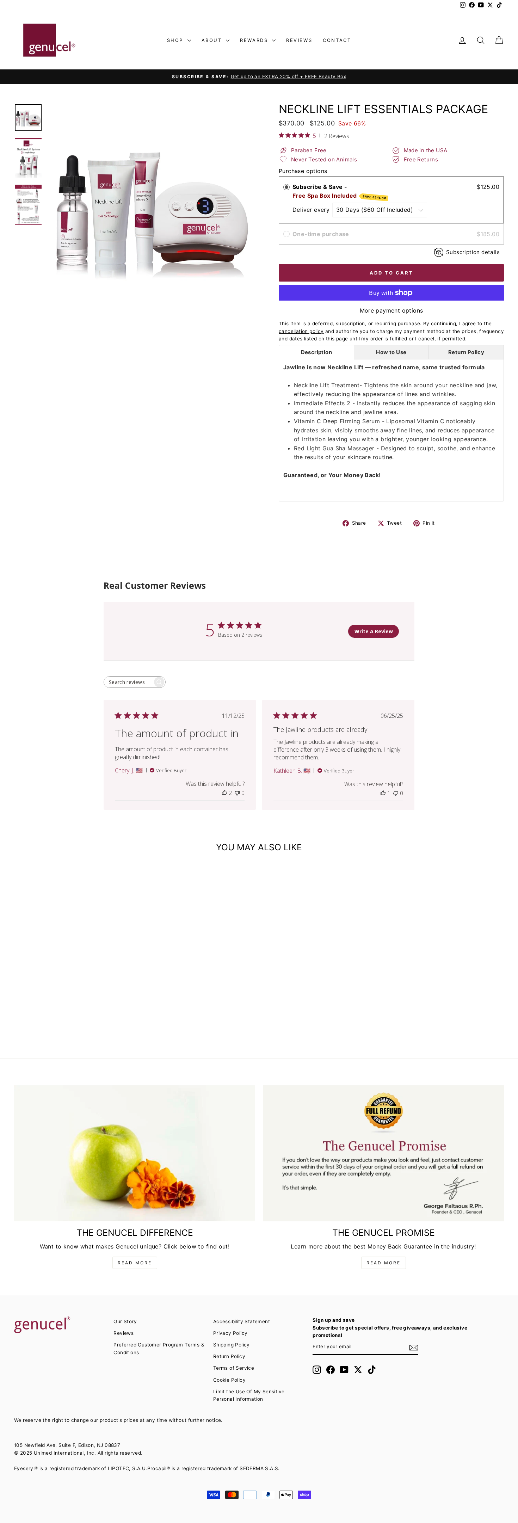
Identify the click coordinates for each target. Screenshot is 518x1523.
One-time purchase (320, 234)
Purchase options (303, 170)
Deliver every (312, 209)
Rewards (255, 40)
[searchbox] (128, 682)
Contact (337, 40)
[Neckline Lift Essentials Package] (72, 927)
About (213, 40)
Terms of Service (233, 1368)
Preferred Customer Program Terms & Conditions (158, 1348)
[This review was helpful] (224, 793)
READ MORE (135, 1262)
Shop (176, 40)
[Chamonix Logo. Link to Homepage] (49, 40)
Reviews (299, 40)
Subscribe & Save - (339, 192)
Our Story (125, 1321)
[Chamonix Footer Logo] (60, 1325)
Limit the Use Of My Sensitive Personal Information (249, 1395)
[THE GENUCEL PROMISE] (383, 1153)
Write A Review (373, 631)
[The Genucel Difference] (134, 1153)
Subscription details (473, 252)
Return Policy (229, 1356)
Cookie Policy (229, 1380)
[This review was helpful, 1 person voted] (383, 793)
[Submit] (413, 1347)
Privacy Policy (230, 1333)
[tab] (316, 352)
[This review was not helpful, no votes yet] (237, 793)
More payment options (391, 310)
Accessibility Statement (241, 1321)
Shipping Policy (231, 1345)
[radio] (286, 187)
